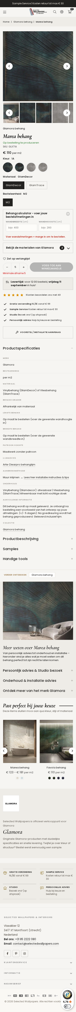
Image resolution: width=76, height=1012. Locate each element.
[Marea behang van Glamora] (27, 113)
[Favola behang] (56, 741)
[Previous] (9, 66)
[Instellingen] (61, 12)
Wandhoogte (50, 221)
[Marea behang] (19, 741)
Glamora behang (22, 21)
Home (6, 21)
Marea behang (19, 767)
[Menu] (4, 12)
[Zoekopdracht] (54, 12)
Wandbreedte (17, 221)
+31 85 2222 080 (25, 939)
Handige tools (15, 558)
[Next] (66, 66)
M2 (8, 202)
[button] (69, 12)
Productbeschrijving (20, 538)
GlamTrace (36, 185)
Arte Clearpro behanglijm (19, 464)
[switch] (67, 1006)
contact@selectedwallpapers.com (36, 944)
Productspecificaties (21, 348)
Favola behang (56, 767)
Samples (10, 548)
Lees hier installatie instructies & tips (46, 477)
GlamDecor (13, 185)
